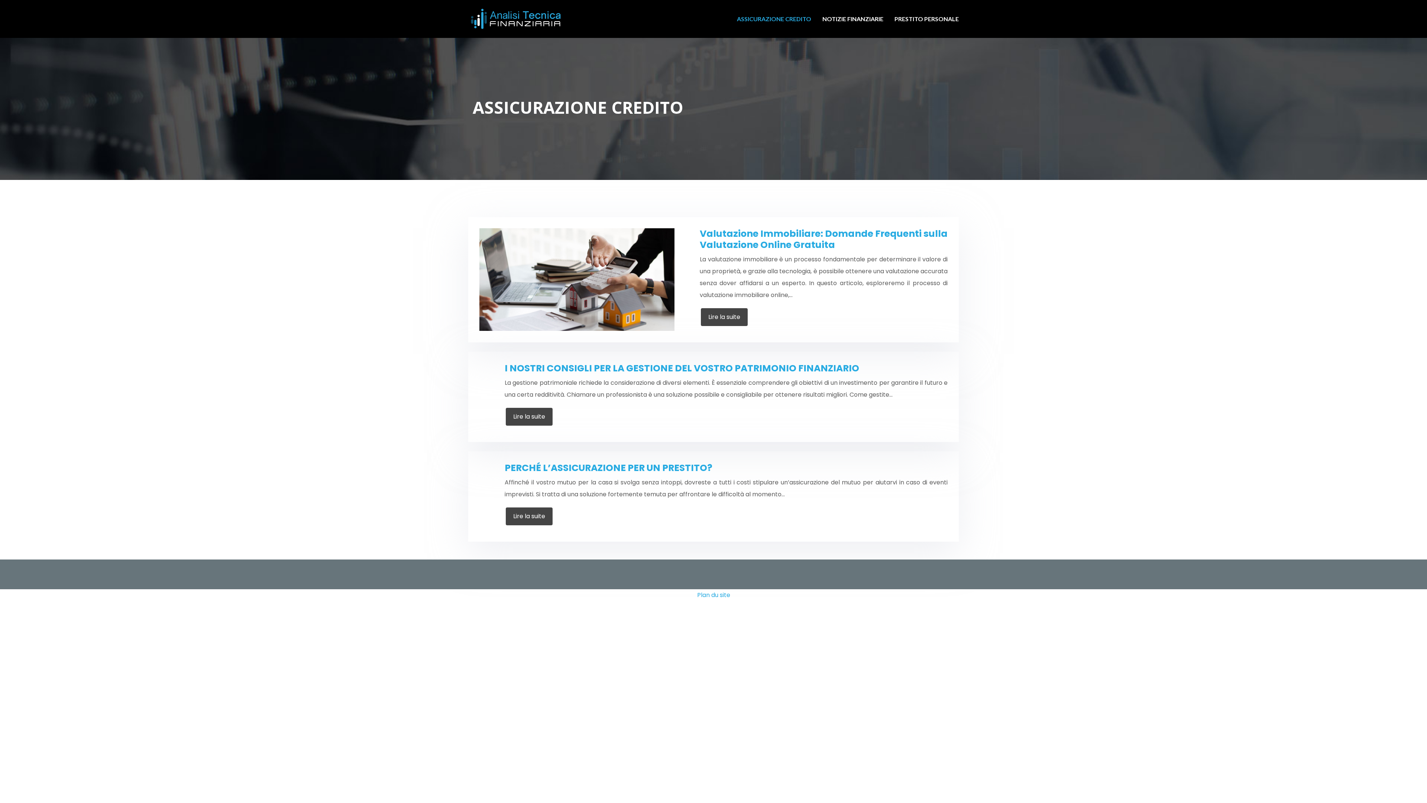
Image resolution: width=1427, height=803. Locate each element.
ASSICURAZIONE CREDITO (774, 18)
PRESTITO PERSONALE (926, 18)
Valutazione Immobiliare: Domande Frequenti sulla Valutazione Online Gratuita (824, 239)
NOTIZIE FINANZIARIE (852, 18)
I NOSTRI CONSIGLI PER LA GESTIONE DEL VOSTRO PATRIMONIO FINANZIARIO (682, 368)
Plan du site (713, 595)
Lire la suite (724, 317)
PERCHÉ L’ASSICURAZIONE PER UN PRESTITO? (608, 467)
